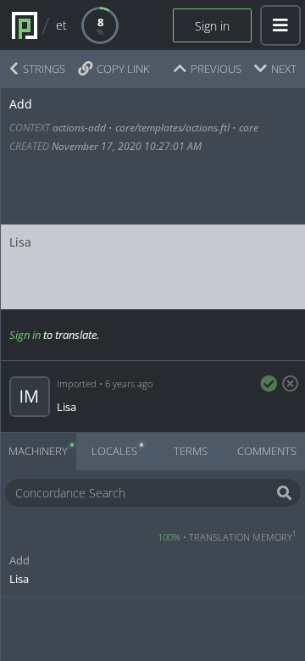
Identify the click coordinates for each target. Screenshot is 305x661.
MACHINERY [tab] (38, 450)
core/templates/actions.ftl (172, 127)
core (248, 127)
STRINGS (44, 68)
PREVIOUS (216, 68)
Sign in (212, 26)
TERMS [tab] (191, 450)
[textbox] (151, 267)
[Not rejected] (287, 384)
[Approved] (268, 384)
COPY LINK (123, 68)
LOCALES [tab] (114, 450)
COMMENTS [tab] (267, 450)
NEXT (284, 68)
